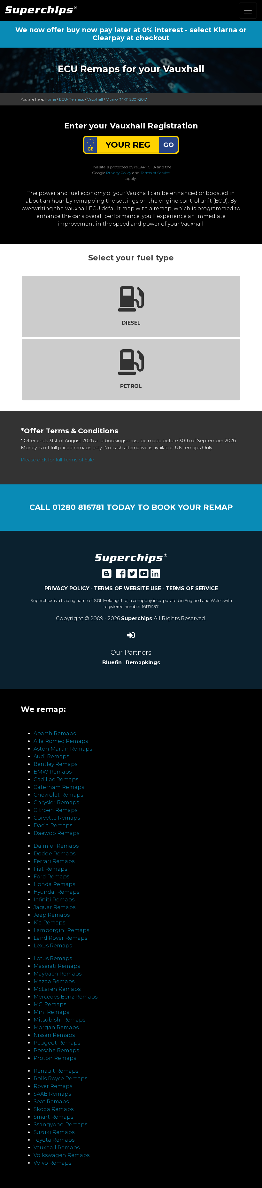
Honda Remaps (54, 884)
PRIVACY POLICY (66, 588)
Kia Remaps (49, 923)
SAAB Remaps (52, 1094)
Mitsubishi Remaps (59, 1020)
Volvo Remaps (52, 1163)
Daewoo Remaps (56, 833)
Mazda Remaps (54, 981)
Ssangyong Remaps (60, 1125)
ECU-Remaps (71, 99)
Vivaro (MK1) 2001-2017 (126, 99)
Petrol (131, 386)
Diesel (131, 323)
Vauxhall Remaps (57, 1148)
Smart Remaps (53, 1117)
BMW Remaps (53, 772)
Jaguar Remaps (54, 907)
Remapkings (143, 663)
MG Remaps (50, 1004)
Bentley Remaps (55, 764)
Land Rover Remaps (60, 938)
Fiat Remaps (50, 869)
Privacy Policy (118, 172)
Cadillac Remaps (56, 779)
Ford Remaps (51, 877)
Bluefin (112, 663)
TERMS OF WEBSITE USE (127, 588)
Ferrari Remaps (54, 861)
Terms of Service (155, 172)
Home (50, 99)
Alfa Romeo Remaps (61, 741)
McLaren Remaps (57, 989)
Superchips (137, 618)
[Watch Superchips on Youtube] (143, 576)
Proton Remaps (55, 1058)
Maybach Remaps (57, 974)
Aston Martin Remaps (63, 749)
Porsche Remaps (56, 1050)
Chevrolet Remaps (58, 795)
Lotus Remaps (53, 958)
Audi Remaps (51, 756)
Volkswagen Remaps (61, 1155)
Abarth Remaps (55, 733)
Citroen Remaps (55, 810)
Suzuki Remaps (54, 1132)
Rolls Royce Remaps (60, 1079)
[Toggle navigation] (248, 11)
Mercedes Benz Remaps (65, 997)
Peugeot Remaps (57, 1043)
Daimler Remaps (56, 846)
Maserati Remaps (57, 966)
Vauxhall (95, 99)
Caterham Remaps (59, 787)
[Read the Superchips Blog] (106, 576)
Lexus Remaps (53, 946)
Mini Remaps (51, 1012)
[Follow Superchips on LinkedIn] (155, 576)
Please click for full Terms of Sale (57, 460)
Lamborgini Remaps (61, 930)
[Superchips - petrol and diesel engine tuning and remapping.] (131, 558)
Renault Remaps (56, 1071)
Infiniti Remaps (54, 900)
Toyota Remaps (54, 1140)
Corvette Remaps (57, 818)
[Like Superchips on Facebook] (120, 576)
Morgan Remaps (56, 1027)
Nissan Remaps (54, 1035)
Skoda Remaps (53, 1109)
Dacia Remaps (53, 825)
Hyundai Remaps (56, 892)
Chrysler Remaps (56, 802)
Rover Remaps (53, 1086)
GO (168, 145)
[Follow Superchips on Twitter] (132, 576)
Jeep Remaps (52, 915)
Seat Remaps (51, 1102)
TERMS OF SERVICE (192, 588)
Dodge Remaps (54, 854)
